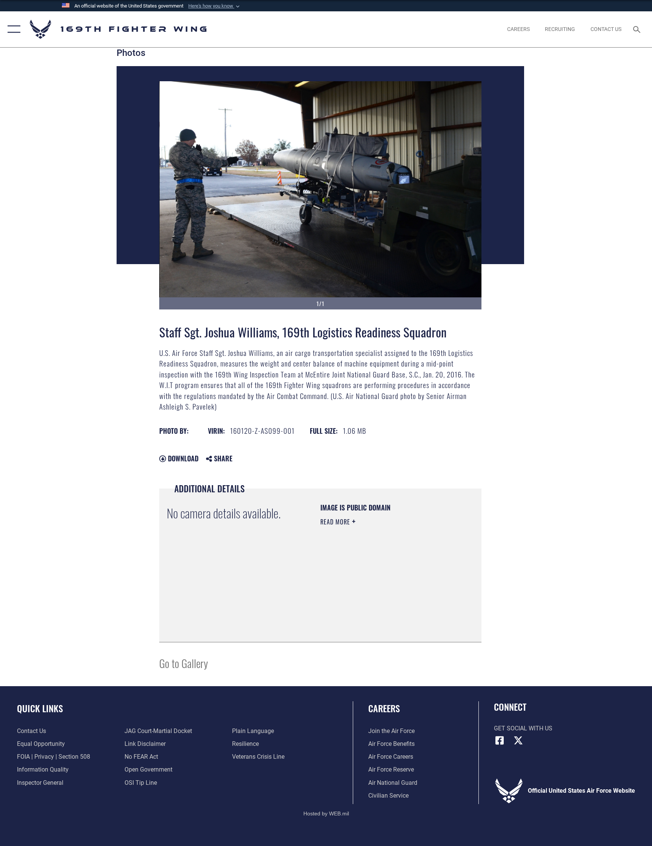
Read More (336, 521)
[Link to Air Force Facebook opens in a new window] (499, 740)
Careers (384, 708)
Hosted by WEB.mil (326, 813)
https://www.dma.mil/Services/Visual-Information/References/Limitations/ (366, 596)
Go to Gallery (183, 663)
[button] (214, 6)
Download (182, 458)
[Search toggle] (637, 29)
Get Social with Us (523, 728)
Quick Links (40, 708)
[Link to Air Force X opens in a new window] (518, 740)
